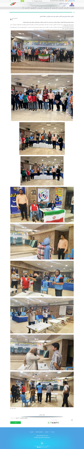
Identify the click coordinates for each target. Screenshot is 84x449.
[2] (53, 420)
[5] (56, 420)
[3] (54, 420)
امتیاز (72, 420)
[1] (52, 420)
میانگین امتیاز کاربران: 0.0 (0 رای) (21, 418)
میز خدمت (52, 432)
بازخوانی (49, 422)
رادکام (42, 447)
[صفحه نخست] (74, 0)
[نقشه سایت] (71, 0)
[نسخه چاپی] (70, 0)
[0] (10, 418)
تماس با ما (31, 432)
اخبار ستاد (46, 432)
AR (21, 1)
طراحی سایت (45, 447)
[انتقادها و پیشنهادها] (72, 0)
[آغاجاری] (50, 4)
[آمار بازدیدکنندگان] (68, 0)
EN (23, 1)
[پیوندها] (67, 0)
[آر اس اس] (65, 0)
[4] (55, 420)
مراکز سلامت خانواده (39, 432)
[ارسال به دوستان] (10, 19)
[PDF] (12, 19)
